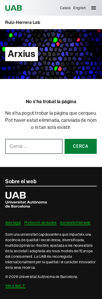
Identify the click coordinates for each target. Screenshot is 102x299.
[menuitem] (65, 7)
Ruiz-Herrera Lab (22, 22)
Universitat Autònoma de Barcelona (14, 7)
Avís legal (13, 223)
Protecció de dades (40, 223)
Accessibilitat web (75, 223)
